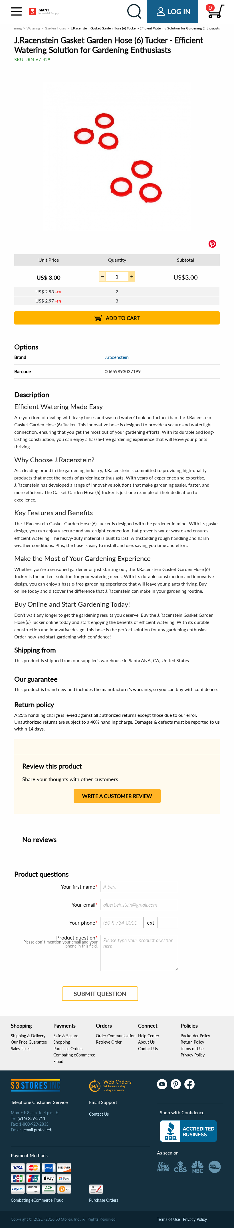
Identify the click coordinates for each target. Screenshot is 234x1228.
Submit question (100, 993)
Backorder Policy (195, 1035)
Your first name (78, 886)
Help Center (148, 1035)
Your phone (82, 922)
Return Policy (192, 1042)
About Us (146, 1042)
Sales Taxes (20, 1048)
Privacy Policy (193, 1054)
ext (150, 922)
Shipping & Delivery (28, 1035)
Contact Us (148, 1048)
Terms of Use (192, 1048)
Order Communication (116, 1035)
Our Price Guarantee (29, 1042)
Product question (75, 937)
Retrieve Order (109, 1042)
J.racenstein (117, 357)
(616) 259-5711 (31, 1118)
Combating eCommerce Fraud (37, 1200)
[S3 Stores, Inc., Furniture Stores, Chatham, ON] (188, 1131)
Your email (83, 904)
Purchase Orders (67, 1048)
